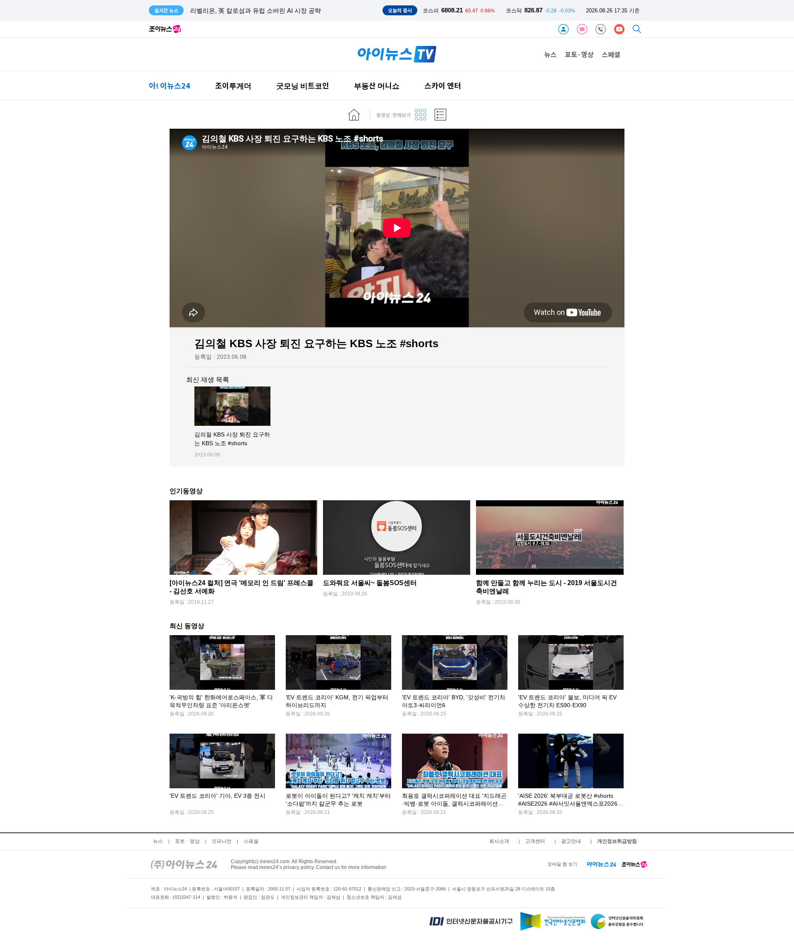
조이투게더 (233, 85)
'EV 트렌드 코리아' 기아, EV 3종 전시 (217, 795)
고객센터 (535, 841)
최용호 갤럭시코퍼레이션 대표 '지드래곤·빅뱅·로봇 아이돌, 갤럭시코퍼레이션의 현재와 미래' (454, 803)
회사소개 (499, 841)
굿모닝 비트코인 (302, 85)
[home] (354, 114)
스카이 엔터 (442, 85)
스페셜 (611, 54)
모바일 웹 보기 (562, 864)
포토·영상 (579, 54)
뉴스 (550, 54)
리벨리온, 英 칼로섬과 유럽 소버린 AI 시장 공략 (255, 10)
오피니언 (222, 841)
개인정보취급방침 (617, 841)
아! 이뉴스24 (169, 85)
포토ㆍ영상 (187, 841)
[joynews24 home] (634, 864)
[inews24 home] (184, 864)
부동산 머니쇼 (376, 85)
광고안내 (571, 841)
